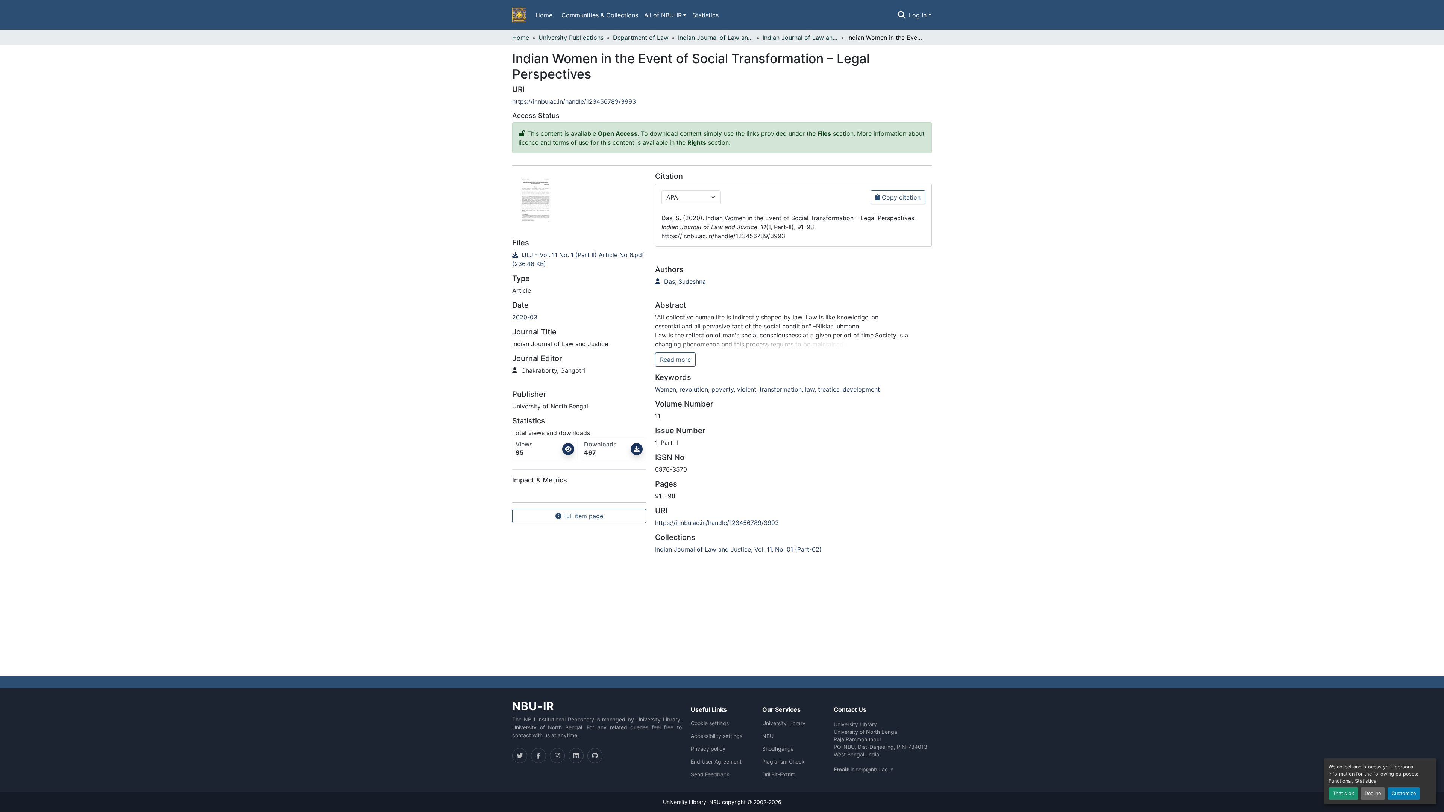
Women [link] (665, 389)
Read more (675, 359)
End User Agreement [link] (716, 761)
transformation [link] (781, 389)
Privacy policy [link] (708, 749)
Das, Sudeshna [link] (684, 281)
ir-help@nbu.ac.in (872, 769)
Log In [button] (918, 15)
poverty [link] (722, 389)
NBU (768, 736)
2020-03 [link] (524, 317)
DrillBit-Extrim (778, 774)
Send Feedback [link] (710, 774)
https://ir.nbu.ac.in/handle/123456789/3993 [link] (574, 101)
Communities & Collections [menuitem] (599, 15)
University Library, (686, 802)
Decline (1373, 793)
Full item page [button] (582, 516)
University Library (783, 723)
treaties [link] (828, 389)
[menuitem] (665, 15)
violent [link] (746, 389)
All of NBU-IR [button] (663, 15)
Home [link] (520, 37)
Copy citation (900, 197)
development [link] (861, 389)
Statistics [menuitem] (705, 15)
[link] (579, 259)
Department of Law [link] (641, 37)
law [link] (810, 389)
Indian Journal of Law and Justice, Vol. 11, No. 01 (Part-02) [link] (800, 37)
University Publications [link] (571, 37)
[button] (519, 15)
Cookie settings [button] (710, 723)
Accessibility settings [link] (716, 736)
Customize (1404, 793)
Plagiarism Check (783, 761)
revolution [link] (694, 389)
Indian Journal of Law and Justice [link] (715, 37)
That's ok (1343, 793)
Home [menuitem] (543, 15)
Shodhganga (778, 749)
